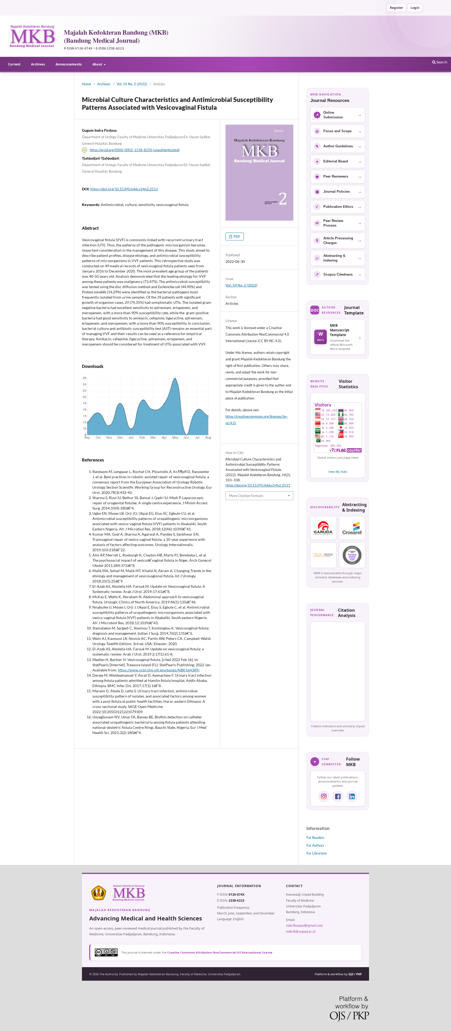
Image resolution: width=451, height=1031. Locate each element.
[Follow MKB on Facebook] (337, 796)
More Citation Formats (246, 496)
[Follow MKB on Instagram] (323, 796)
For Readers (315, 837)
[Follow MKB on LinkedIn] (351, 796)
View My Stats (337, 472)
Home (86, 84)
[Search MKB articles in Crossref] (352, 528)
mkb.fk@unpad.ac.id (300, 931)
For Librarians (316, 853)
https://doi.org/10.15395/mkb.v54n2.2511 (124, 189)
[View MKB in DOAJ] (323, 555)
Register (396, 7)
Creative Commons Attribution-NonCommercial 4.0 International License (220, 952)
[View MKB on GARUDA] (323, 528)
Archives (38, 64)
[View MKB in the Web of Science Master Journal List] (352, 555)
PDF (236, 236)
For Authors (315, 845)
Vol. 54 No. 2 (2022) (132, 84)
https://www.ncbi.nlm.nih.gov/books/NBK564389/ (158, 670)
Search (441, 62)
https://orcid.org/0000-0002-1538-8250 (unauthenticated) (135, 150)
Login (415, 7)
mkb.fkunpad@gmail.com (304, 925)
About (97, 64)
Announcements (69, 64)
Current (14, 64)
